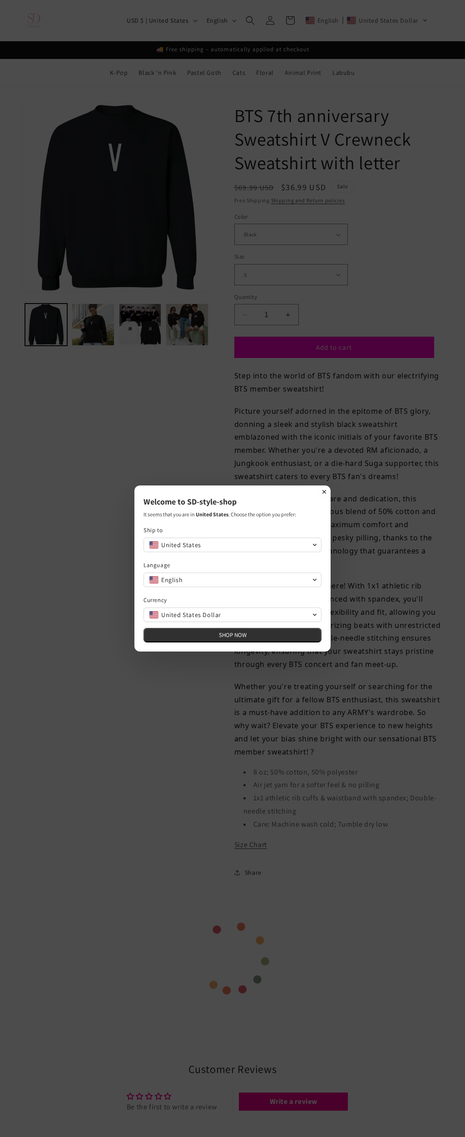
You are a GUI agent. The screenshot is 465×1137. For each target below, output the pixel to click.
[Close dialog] (324, 491)
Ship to (153, 530)
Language (156, 565)
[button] (232, 545)
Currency (155, 600)
